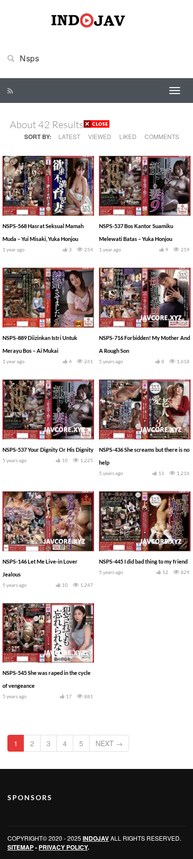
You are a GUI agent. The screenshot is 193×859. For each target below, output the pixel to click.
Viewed (99, 136)
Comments (162, 136)
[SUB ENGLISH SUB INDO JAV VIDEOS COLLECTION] (96, 19)
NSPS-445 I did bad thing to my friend (143, 561)
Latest (69, 136)
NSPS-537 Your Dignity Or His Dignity (48, 449)
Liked (128, 136)
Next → (109, 743)
